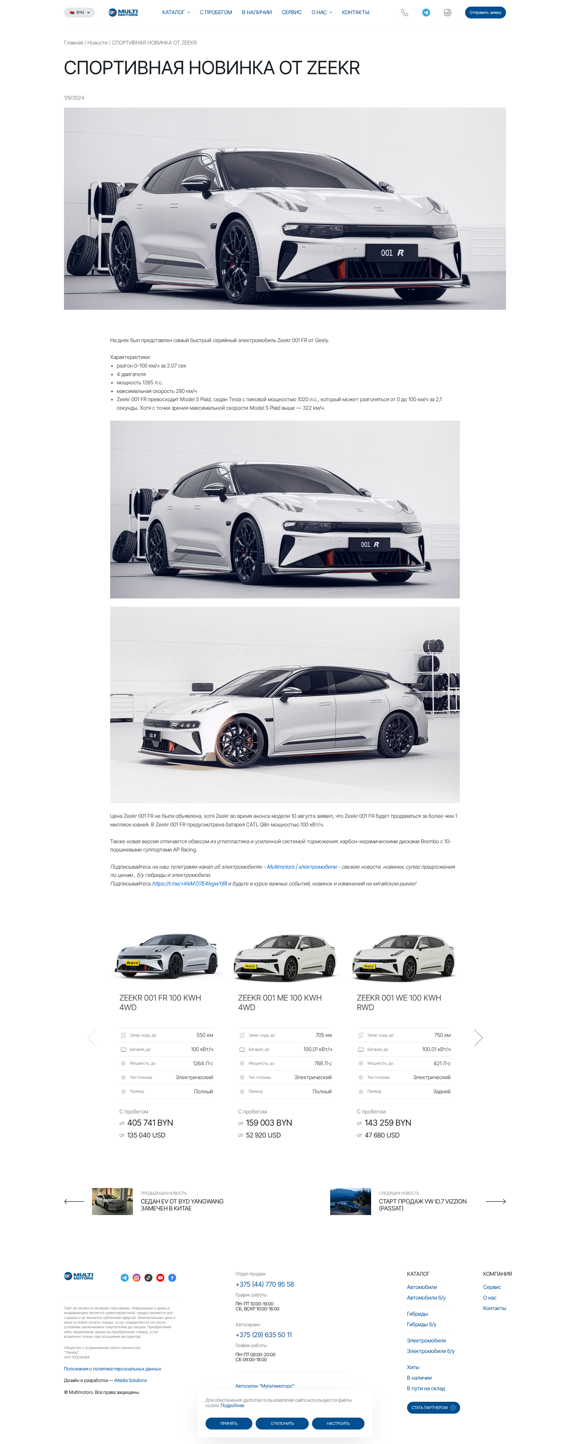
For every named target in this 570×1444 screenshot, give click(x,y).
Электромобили (426, 1340)
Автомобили (422, 1287)
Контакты (355, 12)
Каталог (173, 12)
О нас (319, 12)
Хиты (413, 1367)
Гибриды (417, 1313)
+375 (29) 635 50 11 (264, 1335)
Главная (73, 42)
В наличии (257, 12)
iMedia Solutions (130, 1380)
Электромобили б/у (431, 1351)
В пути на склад (426, 1388)
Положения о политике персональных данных (112, 1368)
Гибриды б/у (421, 1324)
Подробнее (232, 1405)
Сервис (292, 12)
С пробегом (216, 12)
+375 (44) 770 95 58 (265, 1284)
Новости (97, 42)
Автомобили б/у (426, 1297)
